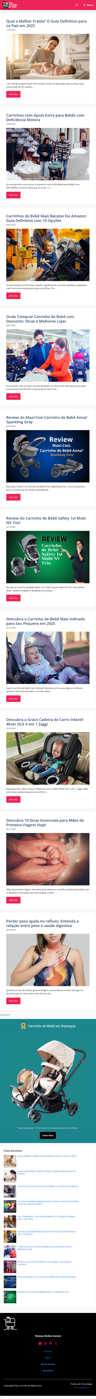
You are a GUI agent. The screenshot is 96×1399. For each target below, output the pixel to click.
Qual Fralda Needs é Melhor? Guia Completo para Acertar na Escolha (47, 1172)
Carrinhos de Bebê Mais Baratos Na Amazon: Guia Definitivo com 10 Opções (46, 218)
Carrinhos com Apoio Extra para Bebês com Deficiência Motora (45, 117)
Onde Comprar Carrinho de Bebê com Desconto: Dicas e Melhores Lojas (40, 319)
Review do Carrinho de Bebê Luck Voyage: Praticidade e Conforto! (45, 1263)
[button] (77, 5)
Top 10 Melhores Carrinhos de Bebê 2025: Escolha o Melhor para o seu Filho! (46, 1217)
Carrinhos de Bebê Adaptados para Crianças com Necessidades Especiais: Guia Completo (48, 1202)
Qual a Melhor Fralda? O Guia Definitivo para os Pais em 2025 (46, 23)
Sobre (48, 1357)
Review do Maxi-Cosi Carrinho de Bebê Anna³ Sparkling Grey (46, 419)
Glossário (48, 1370)
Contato (48, 1351)
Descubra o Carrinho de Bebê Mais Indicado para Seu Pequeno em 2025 (45, 621)
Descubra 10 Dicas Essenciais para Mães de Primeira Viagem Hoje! (45, 822)
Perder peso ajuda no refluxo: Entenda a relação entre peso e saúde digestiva (42, 923)
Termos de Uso (81, 1387)
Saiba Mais (13, 94)
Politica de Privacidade (81, 1384)
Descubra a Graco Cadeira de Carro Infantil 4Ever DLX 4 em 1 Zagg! (44, 722)
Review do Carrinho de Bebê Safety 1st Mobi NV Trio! (46, 520)
